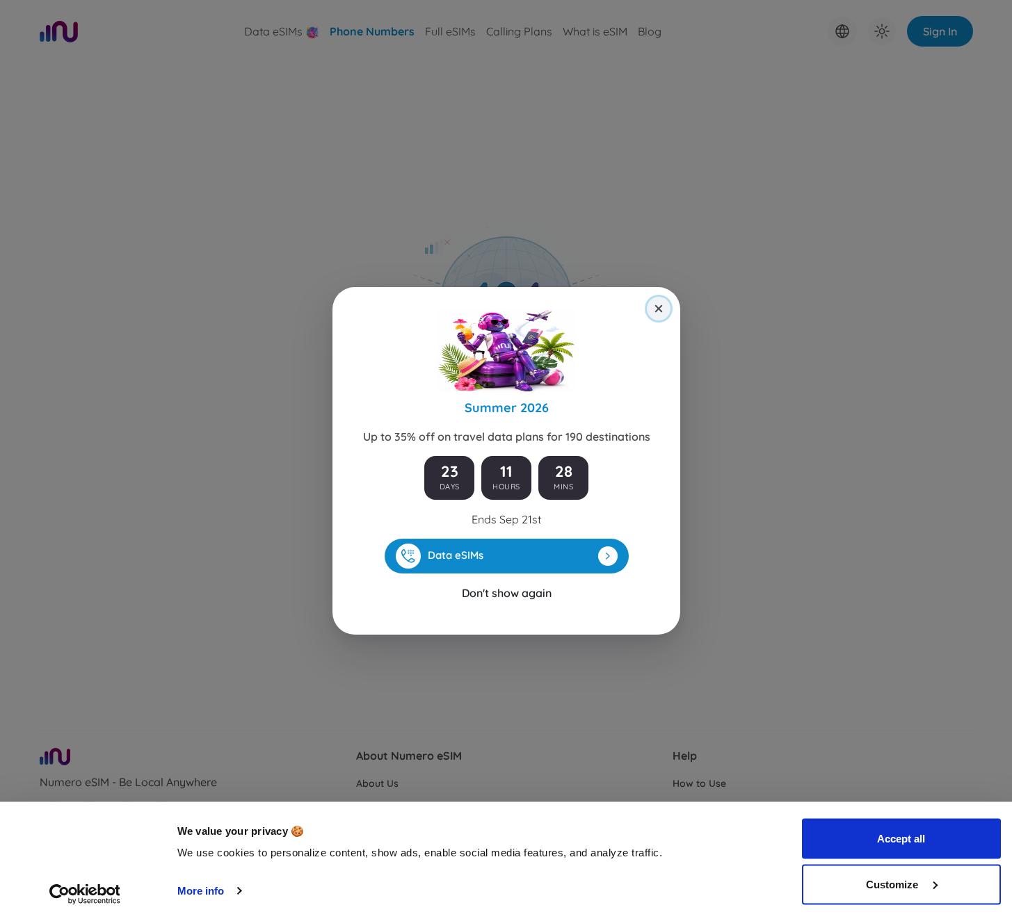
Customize (893, 884)
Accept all (901, 839)
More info (201, 891)
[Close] (658, 308)
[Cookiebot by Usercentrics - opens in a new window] (84, 893)
